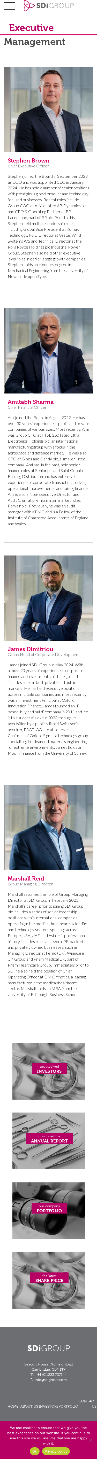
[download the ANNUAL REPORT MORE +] (48, 1168)
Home (13, 1406)
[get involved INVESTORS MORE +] (48, 1098)
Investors (48, 1406)
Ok (34, 1451)
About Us (29, 1406)
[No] (90, 1440)
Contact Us (87, 1403)
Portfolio (68, 1406)
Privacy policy (56, 1451)
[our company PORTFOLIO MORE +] (48, 1238)
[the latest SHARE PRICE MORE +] (48, 1307)
